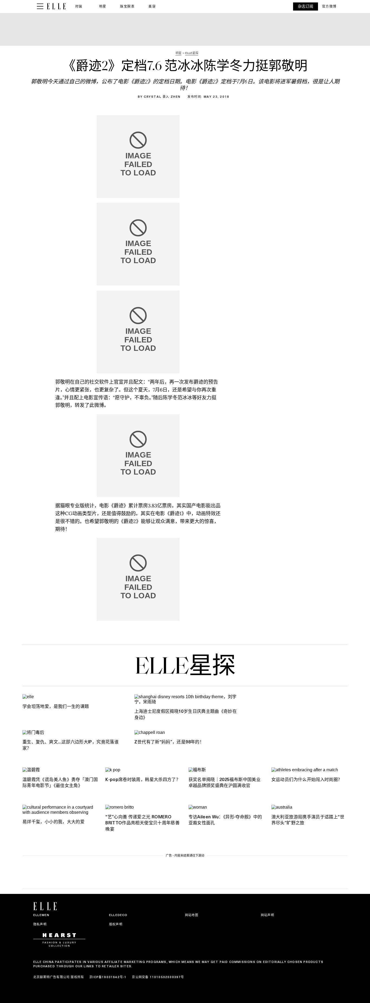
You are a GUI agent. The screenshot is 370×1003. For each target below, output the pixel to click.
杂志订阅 (305, 6)
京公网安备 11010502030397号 (158, 977)
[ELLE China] (56, 6)
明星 (102, 6)
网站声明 (267, 915)
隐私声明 (40, 924)
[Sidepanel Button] (40, 6)
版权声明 (115, 924)
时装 (79, 6)
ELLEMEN (41, 915)
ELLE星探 (185, 667)
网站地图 (191, 915)
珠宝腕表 (127, 6)
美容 (152, 6)
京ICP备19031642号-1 (107, 977)
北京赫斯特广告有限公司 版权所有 (58, 977)
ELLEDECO (118, 915)
